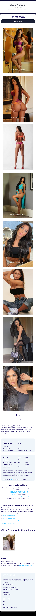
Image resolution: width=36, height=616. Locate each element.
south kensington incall (9, 515)
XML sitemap (6, 592)
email (11, 479)
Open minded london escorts (10, 520)
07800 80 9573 (9, 584)
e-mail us (14, 494)
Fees (4, 604)
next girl (29, 26)
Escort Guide (7, 599)
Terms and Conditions (10, 607)
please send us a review (26, 565)
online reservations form (27, 496)
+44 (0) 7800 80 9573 (18, 492)
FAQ (4, 601)
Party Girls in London (8, 518)
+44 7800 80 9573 (13, 587)
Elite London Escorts (8, 523)
